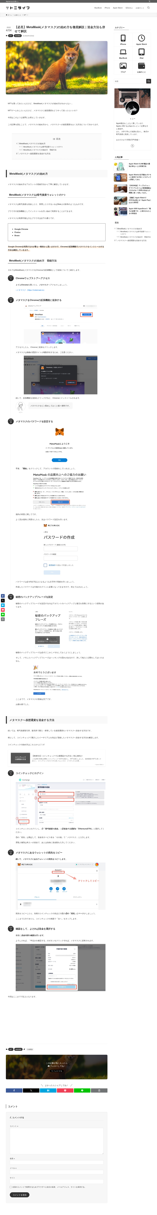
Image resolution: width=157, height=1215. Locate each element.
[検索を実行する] (148, 81)
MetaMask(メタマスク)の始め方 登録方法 (39, 150)
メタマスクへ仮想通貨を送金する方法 (34, 153)
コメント (14, 1126)
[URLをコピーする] (99, 1090)
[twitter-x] (149, 1)
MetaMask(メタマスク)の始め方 (32, 143)
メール (13, 1168)
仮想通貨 (17, 36)
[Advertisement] (56, 1022)
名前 (12, 1158)
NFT (10, 36)
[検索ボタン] (148, 8)
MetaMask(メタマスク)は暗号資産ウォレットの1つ (43, 147)
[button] (14, 1090)
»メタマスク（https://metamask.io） (30, 290)
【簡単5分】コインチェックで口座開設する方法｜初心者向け (57, 755)
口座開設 (30, 1049)
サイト (12, 1177)
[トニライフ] (18, 8)
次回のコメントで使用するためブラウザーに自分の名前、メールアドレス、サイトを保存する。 (49, 1187)
